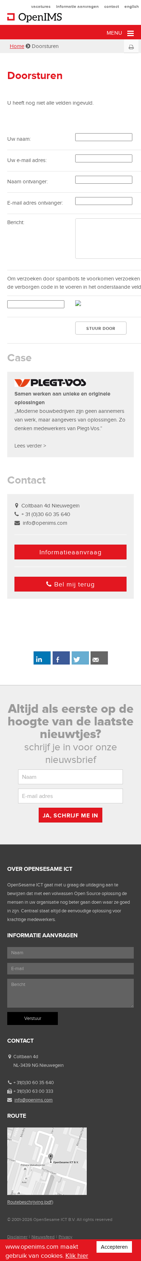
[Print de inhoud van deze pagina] (131, 47)
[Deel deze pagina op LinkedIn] (42, 663)
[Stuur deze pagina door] (99, 663)
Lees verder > (30, 446)
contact (111, 6)
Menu (115, 33)
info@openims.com (45, 523)
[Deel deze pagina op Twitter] (80, 663)
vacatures (41, 6)
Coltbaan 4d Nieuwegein (50, 506)
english (131, 6)
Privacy (65, 1236)
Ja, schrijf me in (70, 815)
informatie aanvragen (77, 6)
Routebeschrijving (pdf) (30, 1202)
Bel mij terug (74, 584)
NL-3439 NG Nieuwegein (38, 1065)
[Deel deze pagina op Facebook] (61, 663)
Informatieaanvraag (70, 552)
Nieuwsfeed (43, 1236)
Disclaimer (17, 1236)
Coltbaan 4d (25, 1056)
